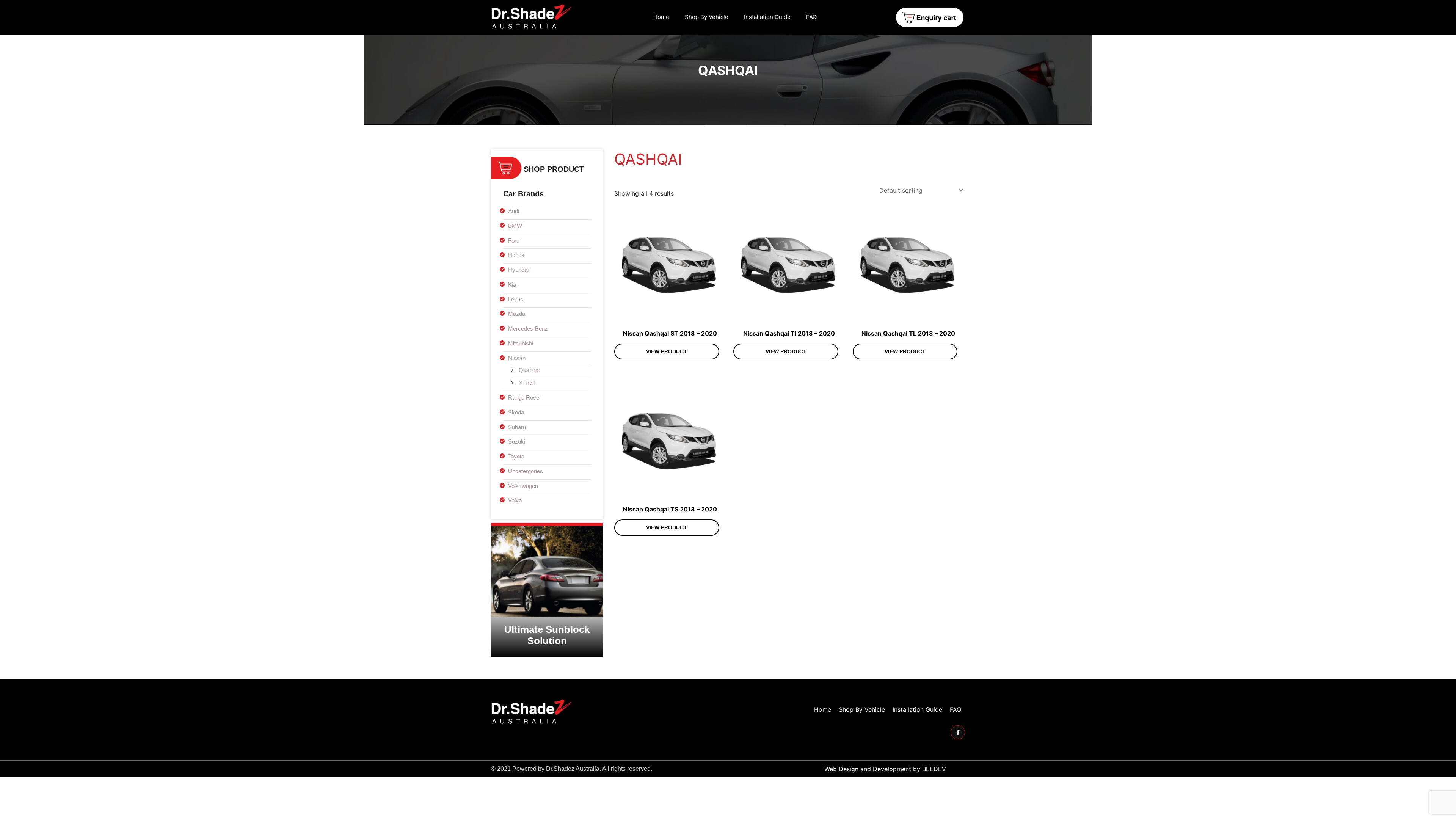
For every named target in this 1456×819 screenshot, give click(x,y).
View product (666, 351)
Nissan (517, 358)
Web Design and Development (867, 769)
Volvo (515, 500)
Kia (512, 284)
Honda (516, 255)
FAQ (811, 16)
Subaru (517, 427)
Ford (513, 240)
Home (661, 16)
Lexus (515, 299)
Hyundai (518, 270)
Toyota (516, 456)
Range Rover (524, 397)
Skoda (516, 412)
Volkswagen (523, 486)
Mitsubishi (520, 343)
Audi (513, 211)
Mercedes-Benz (528, 328)
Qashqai (529, 370)
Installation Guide (767, 16)
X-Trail (527, 383)
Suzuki (516, 441)
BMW (515, 226)
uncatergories (525, 471)
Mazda (516, 314)
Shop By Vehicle (706, 16)
